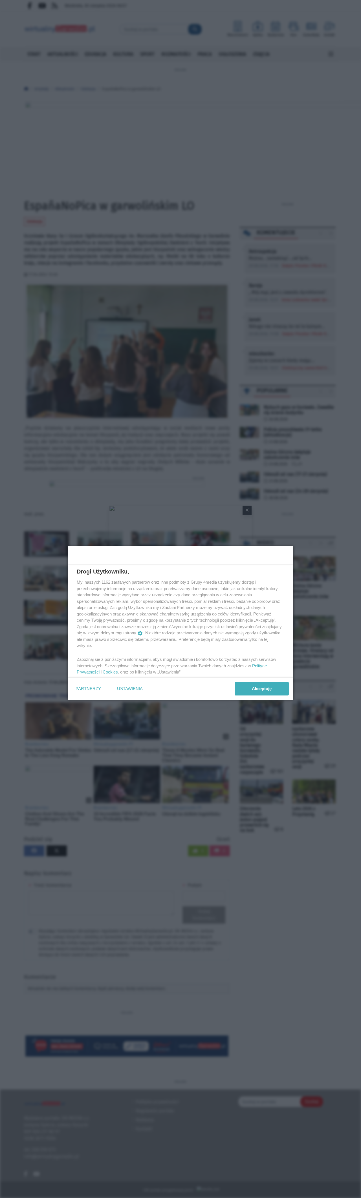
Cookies (110, 672)
